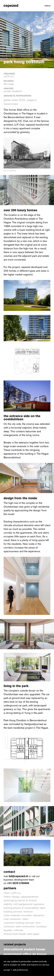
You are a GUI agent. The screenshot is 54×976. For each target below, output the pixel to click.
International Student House (24, 949)
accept (7, 970)
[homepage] (11, 6)
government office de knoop (25, 954)
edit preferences (20, 970)
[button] (46, 6)
